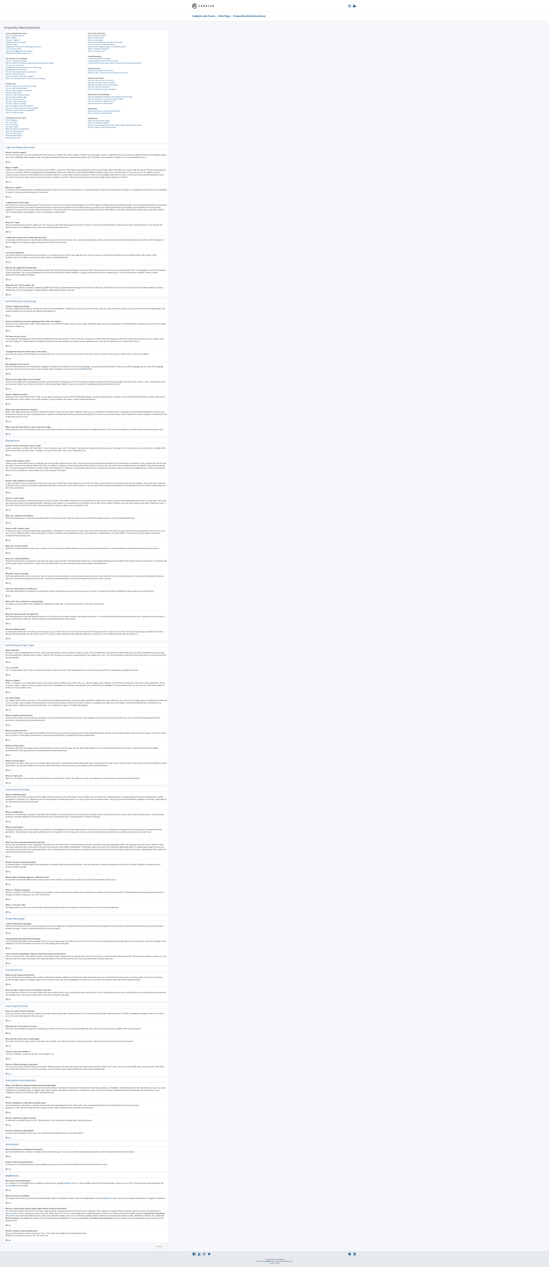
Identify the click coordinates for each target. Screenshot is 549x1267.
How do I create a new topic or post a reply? (20, 86)
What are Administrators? (97, 36)
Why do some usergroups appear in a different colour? (107, 47)
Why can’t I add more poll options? (17, 95)
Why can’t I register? (12, 40)
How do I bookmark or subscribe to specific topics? (106, 99)
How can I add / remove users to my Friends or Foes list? (108, 73)
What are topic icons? (13, 138)
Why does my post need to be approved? (19, 110)
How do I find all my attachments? (100, 113)
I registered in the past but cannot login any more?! (23, 47)
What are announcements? (14, 131)
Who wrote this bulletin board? (99, 121)
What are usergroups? (95, 40)
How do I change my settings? (16, 61)
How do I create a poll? (13, 93)
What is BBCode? (11, 120)
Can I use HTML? (11, 122)
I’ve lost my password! (13, 49)
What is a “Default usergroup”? (99, 49)
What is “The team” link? (96, 51)
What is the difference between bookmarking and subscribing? (110, 97)
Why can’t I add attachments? (16, 102)
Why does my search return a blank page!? (103, 85)
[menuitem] (350, 6)
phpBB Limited (70, 1183)
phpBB (81, 369)
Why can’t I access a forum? (15, 99)
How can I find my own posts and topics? (102, 89)
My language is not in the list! (15, 70)
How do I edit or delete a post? (16, 88)
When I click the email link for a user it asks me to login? (25, 78)
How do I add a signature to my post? (18, 90)
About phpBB (10, 1186)
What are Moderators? (96, 38)
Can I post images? (12, 127)
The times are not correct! (14, 65)
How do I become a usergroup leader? (101, 44)
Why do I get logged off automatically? (19, 51)
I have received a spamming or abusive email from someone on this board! (114, 63)
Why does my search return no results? (101, 83)
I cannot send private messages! (99, 59)
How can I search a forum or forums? (101, 80)
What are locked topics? (13, 135)
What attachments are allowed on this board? (104, 111)
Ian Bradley (280, 1259)
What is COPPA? (11, 38)
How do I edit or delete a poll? (16, 97)
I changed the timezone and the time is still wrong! (23, 67)
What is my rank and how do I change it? (19, 76)
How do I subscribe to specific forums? (101, 101)
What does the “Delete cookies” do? (18, 53)
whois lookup (10, 1213)
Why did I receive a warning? (15, 104)
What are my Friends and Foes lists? (101, 71)
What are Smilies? (11, 124)
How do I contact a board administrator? (102, 127)
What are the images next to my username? (20, 72)
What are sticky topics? (13, 133)
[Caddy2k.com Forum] (203, 5)
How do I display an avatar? (15, 74)
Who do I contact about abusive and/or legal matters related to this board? (114, 125)
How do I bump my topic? (14, 113)
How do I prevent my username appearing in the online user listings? (29, 63)
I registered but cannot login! (15, 42)
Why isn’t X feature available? (98, 123)
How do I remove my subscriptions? (100, 103)
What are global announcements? (17, 129)
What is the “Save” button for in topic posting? (21, 108)
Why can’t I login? (11, 44)
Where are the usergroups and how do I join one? (105, 42)
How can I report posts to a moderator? (19, 106)
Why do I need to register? (14, 36)
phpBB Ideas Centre (109, 1198)
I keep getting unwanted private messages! (103, 61)
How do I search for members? (99, 87)
